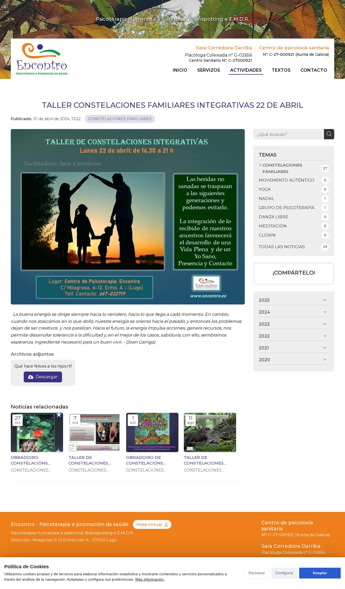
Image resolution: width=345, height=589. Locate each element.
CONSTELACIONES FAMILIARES (120, 118)
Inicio (180, 70)
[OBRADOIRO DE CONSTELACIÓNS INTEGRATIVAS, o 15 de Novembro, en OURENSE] (152, 432)
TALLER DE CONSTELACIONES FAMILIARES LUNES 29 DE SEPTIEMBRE (208, 460)
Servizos (208, 70)
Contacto (314, 70)
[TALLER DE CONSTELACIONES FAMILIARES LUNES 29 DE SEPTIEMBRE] (210, 432)
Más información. (150, 579)
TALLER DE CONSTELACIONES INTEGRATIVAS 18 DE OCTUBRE (90, 460)
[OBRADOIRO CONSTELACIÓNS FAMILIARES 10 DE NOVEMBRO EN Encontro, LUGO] (37, 432)
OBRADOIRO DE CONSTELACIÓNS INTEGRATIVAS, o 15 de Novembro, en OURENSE (150, 460)
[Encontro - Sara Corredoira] (41, 58)
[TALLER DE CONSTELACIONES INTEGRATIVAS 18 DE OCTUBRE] (94, 432)
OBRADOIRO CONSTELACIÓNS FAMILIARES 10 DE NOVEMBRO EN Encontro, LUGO (30, 460)
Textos (281, 70)
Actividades (246, 70)
